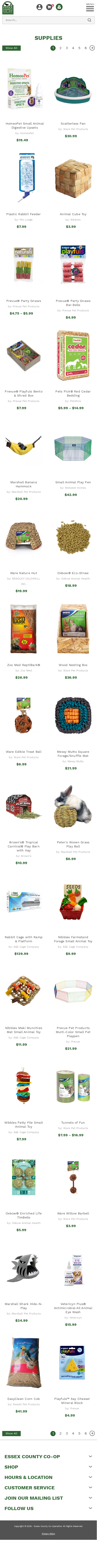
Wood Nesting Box (73, 665)
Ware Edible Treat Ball (23, 751)
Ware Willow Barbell (73, 1213)
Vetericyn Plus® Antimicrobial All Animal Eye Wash (73, 1308)
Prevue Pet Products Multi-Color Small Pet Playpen (73, 1032)
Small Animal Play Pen (73, 482)
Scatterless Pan (73, 123)
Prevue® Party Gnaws (23, 301)
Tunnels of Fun (73, 1122)
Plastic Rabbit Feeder (23, 214)
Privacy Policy (48, 1534)
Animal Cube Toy (73, 214)
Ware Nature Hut (23, 573)
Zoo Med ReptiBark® (23, 665)
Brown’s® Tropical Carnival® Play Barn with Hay (24, 846)
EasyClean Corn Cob (23, 1399)
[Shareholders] (59, 7)
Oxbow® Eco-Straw (73, 573)
